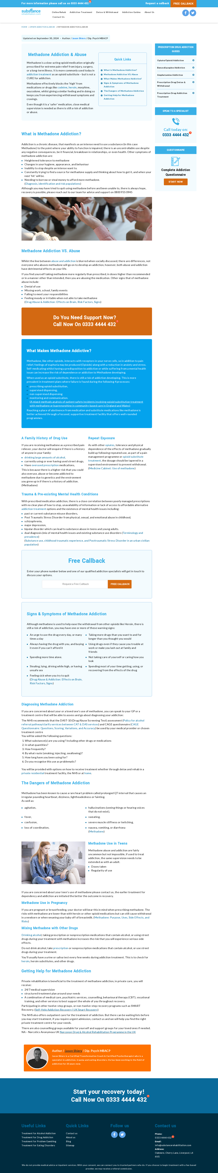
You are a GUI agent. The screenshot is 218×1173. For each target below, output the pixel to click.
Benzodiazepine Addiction (171, 67)
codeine (62, 87)
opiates (109, 445)
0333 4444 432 (80, 3)
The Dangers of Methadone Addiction (124, 91)
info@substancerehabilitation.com (173, 1145)
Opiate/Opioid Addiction (170, 60)
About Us (149, 12)
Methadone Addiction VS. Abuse (121, 74)
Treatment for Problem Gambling (39, 1141)
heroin (73, 87)
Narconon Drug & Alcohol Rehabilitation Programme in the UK (98, 1032)
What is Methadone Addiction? (120, 70)
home (87, 773)
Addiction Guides (131, 12)
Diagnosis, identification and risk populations (52, 183)
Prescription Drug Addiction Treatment (172, 95)
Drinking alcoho (31, 935)
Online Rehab (59, 12)
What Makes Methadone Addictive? (123, 78)
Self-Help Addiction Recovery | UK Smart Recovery (66, 1009)
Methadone (96, 831)
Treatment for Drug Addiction (37, 1137)
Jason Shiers (79, 38)
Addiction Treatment (81, 12)
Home (24, 27)
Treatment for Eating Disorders (38, 1145)
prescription (61, 948)
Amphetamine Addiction (170, 75)
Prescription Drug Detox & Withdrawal (171, 84)
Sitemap (70, 1145)
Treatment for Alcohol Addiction (39, 1133)
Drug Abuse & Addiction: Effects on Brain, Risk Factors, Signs (63, 302)
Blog (68, 1141)
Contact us (71, 1133)
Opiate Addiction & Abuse (42, 27)
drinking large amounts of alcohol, (45, 457)
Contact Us (58, 17)
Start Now (176, 181)
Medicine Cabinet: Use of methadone (112, 468)
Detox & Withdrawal (107, 12)
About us (70, 1137)
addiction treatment (39, 74)
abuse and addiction (63, 261)
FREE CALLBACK (184, 3)
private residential (33, 773)
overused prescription (45, 465)
